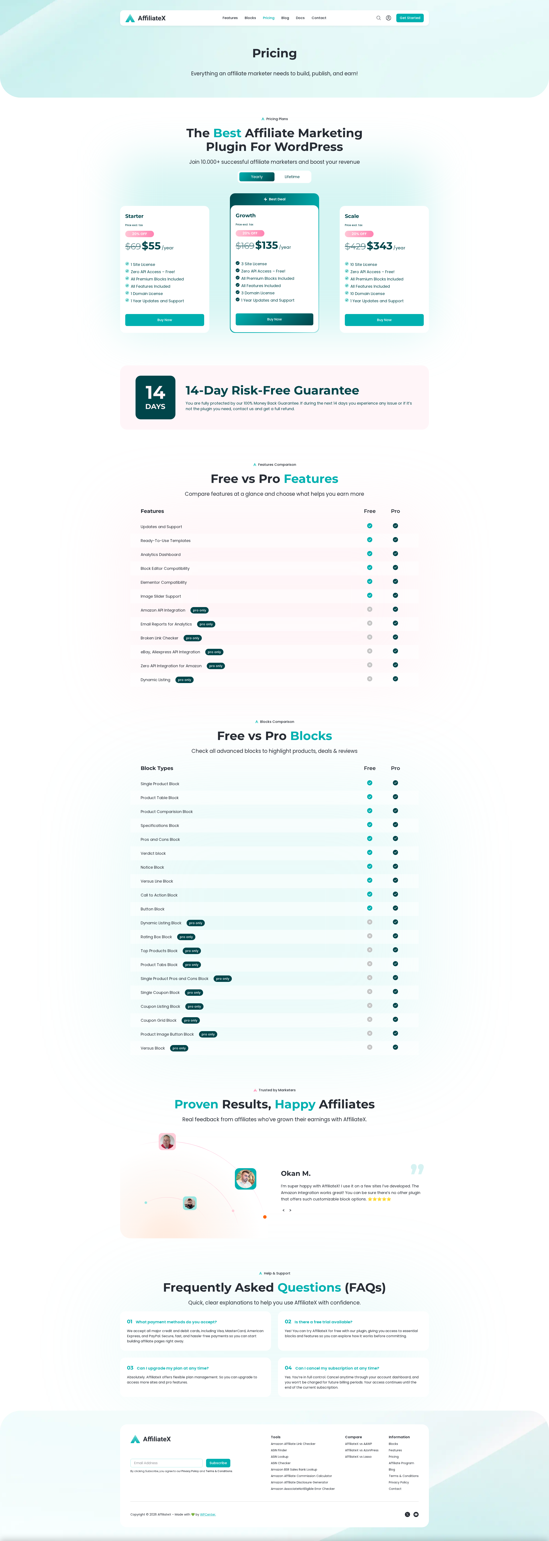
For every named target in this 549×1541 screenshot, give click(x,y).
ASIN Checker (281, 1463)
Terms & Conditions (219, 1471)
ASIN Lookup (279, 1457)
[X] (407, 1514)
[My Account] (388, 18)
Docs (300, 17)
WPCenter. (208, 1514)
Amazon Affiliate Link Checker (293, 1444)
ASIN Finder (279, 1450)
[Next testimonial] (290, 1210)
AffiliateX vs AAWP (358, 1444)
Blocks (250, 17)
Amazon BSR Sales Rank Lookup (294, 1469)
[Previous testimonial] (283, 1210)
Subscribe (218, 1463)
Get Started (410, 17)
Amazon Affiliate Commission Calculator (301, 1476)
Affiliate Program (401, 1463)
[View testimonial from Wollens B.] (190, 1203)
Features (230, 17)
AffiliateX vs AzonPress (362, 1450)
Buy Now (164, 319)
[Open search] (379, 18)
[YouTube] (416, 1514)
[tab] (256, 176)
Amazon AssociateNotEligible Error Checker (303, 1489)
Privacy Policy (190, 1471)
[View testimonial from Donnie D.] (167, 1141)
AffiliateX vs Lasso (358, 1457)
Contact (319, 17)
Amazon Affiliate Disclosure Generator (299, 1482)
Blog (285, 17)
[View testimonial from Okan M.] (245, 1179)
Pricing (268, 17)
